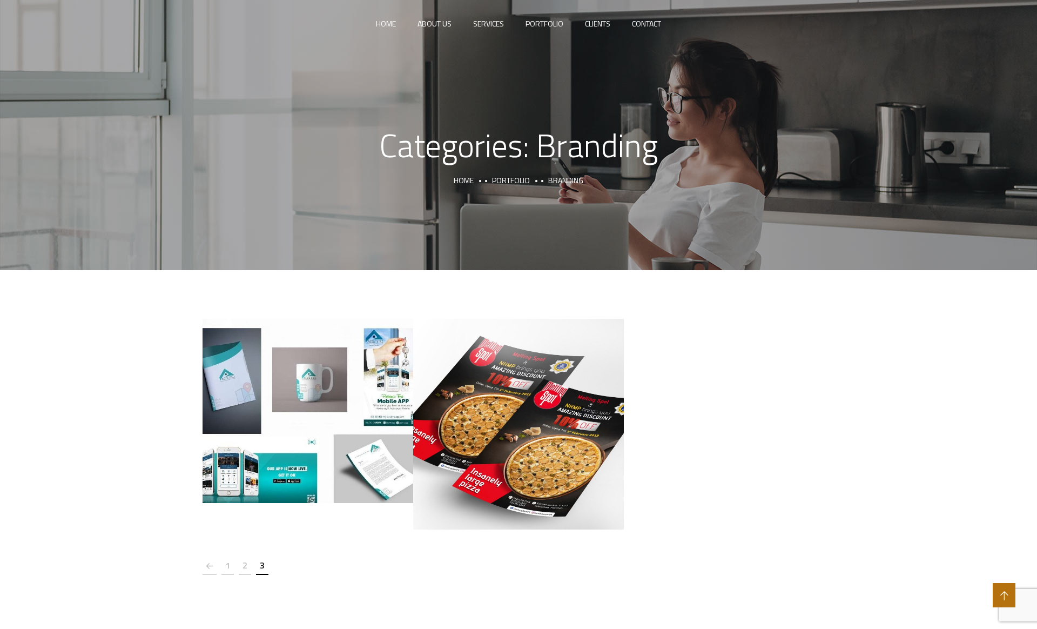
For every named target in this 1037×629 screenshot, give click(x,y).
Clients (597, 23)
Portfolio (544, 23)
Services (488, 23)
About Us (435, 23)
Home (386, 23)
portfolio (511, 180)
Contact (646, 23)
